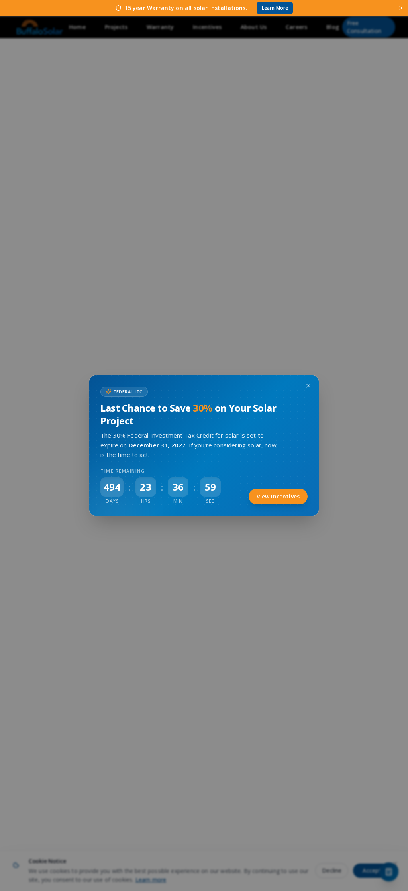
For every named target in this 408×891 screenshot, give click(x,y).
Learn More (275, 7)
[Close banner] (401, 8)
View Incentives (278, 496)
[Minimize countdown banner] (308, 385)
